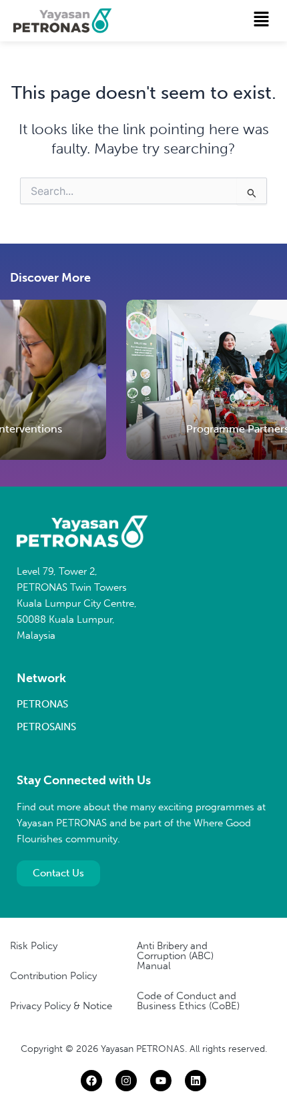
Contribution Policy (53, 976)
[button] (261, 20)
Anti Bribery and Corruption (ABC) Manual (175, 956)
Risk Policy (33, 946)
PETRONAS (42, 704)
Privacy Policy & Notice (61, 1006)
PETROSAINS (46, 727)
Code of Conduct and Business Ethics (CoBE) (188, 1001)
